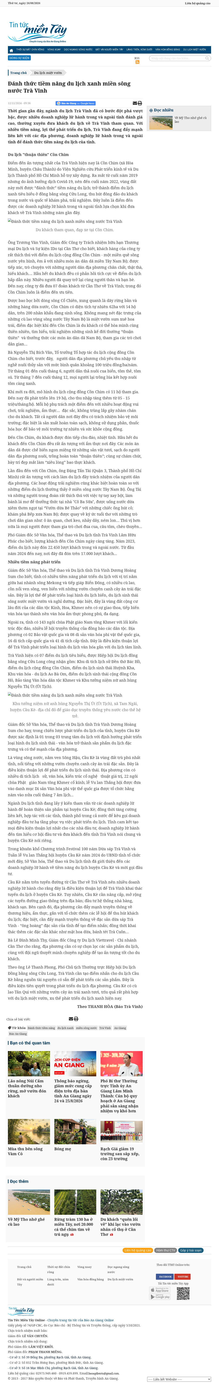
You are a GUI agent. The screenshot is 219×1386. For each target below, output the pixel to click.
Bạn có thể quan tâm (30, 1043)
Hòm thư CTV (165, 1250)
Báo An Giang (18, 1034)
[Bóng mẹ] (75, 1132)
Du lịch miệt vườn (194, 49)
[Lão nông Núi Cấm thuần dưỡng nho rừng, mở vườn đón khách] (29, 1064)
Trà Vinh (105, 1028)
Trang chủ (18, 72)
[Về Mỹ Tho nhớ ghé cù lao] (29, 1203)
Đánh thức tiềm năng (41, 1028)
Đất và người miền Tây (109, 49)
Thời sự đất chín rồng (30, 49)
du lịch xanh (66, 1028)
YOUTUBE (182, 1276)
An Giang (120, 1028)
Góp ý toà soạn (190, 1250)
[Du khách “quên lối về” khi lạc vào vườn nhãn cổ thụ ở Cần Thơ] (122, 1203)
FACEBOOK (165, 1276)
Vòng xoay (54, 49)
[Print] (140, 104)
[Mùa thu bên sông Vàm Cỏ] (29, 1132)
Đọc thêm (19, 1181)
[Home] (11, 49)
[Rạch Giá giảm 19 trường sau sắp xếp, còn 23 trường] (122, 1132)
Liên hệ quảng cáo (197, 3)
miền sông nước (86, 1028)
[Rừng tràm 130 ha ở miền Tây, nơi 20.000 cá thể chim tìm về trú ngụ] (75, 1203)
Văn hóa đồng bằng (167, 49)
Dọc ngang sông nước (78, 49)
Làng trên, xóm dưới (139, 49)
